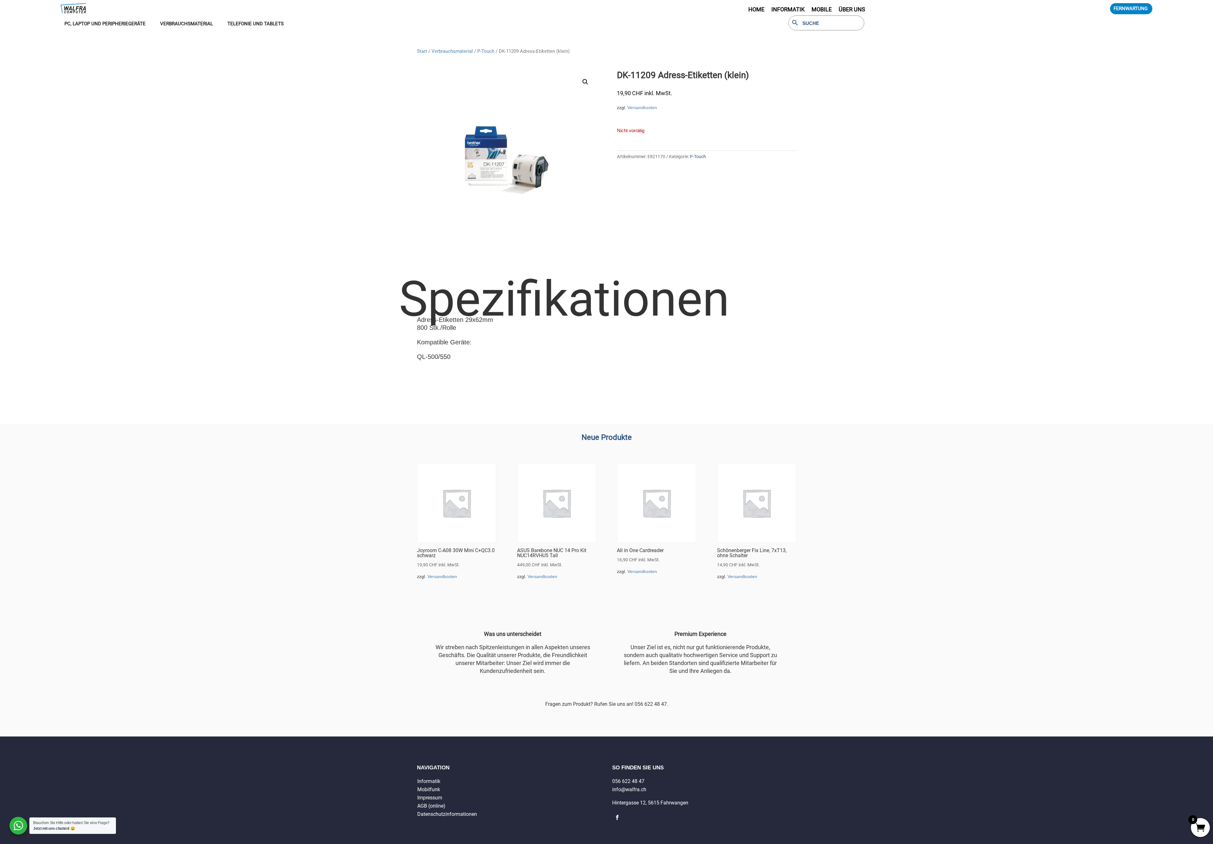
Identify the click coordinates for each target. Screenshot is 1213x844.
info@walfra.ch (629, 789)
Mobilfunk (428, 789)
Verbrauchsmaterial (452, 51)
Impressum (429, 798)
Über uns (852, 10)
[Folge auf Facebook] (617, 817)
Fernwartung (1130, 8)
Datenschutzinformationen (447, 814)
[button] (585, 82)
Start (422, 51)
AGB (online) (431, 806)
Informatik (428, 781)
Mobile (822, 10)
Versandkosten (642, 107)
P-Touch (485, 51)
